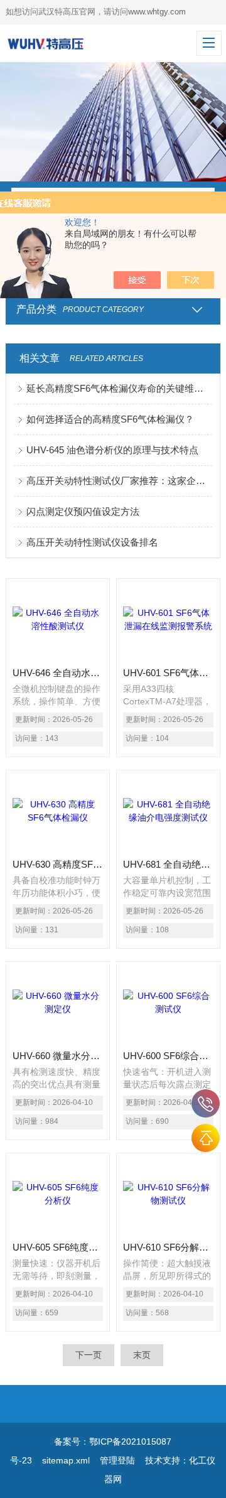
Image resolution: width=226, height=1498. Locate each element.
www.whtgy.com (157, 11)
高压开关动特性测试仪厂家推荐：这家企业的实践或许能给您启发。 (119, 480)
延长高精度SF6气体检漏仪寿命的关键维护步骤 (119, 388)
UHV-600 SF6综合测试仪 (168, 1055)
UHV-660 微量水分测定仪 (58, 1055)
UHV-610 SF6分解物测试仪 (168, 1247)
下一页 (88, 1355)
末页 (142, 1355)
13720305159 (205, 1103)
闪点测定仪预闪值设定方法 (82, 511)
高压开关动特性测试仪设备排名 (92, 542)
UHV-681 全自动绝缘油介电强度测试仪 (168, 864)
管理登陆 (117, 1460)
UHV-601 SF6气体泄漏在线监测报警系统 (168, 672)
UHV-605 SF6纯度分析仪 (58, 1247)
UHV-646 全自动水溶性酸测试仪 (58, 672)
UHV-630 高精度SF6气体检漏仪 (58, 864)
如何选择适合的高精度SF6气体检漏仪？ (110, 419)
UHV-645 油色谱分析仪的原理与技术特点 (112, 450)
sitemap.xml (66, 1460)
